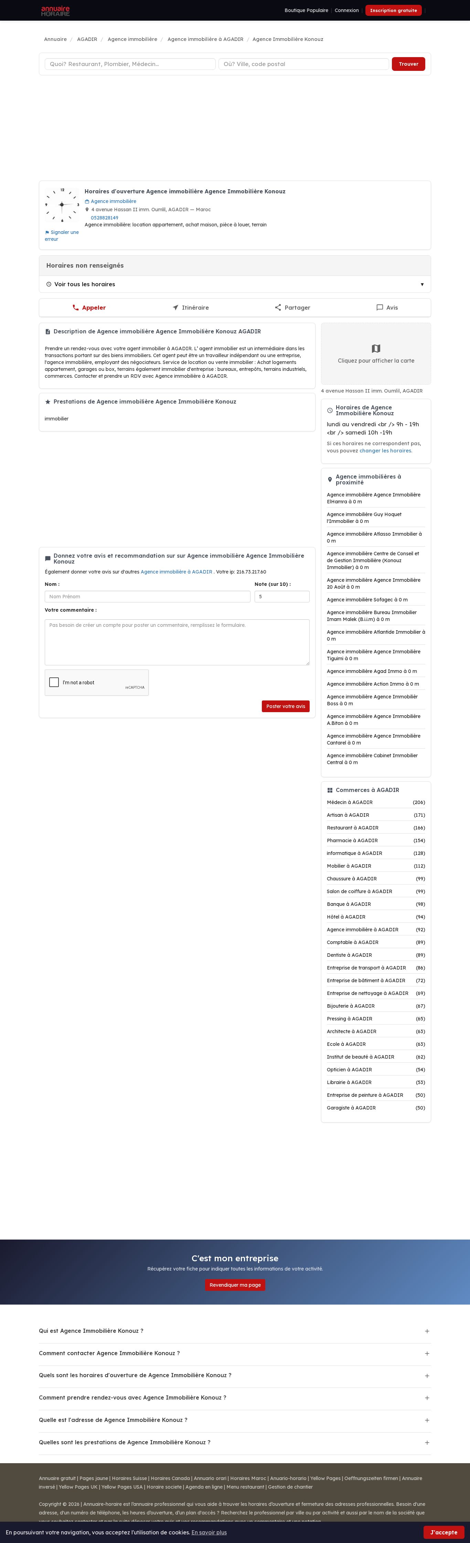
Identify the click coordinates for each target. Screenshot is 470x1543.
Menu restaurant (245, 1487)
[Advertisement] (235, 129)
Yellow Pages (325, 1478)
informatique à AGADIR (376, 853)
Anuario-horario (288, 1478)
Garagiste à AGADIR (376, 1108)
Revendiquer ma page (235, 1285)
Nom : (52, 584)
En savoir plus (209, 1532)
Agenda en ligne (204, 1487)
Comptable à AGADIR (376, 942)
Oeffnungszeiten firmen (371, 1478)
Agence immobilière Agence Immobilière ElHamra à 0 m (373, 498)
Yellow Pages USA (122, 1487)
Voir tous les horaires (84, 284)
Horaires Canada (170, 1478)
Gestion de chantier (290, 1487)
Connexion (347, 10)
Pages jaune (93, 1478)
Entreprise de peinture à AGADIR (376, 1095)
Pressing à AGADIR (376, 1019)
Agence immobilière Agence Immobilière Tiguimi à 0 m (373, 655)
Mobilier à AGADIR (376, 866)
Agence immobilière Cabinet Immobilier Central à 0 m (372, 758)
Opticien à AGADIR (376, 1070)
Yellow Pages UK (78, 1487)
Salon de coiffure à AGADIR (376, 891)
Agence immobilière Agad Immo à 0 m (372, 671)
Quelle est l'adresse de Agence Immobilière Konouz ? (113, 1419)
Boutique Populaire (306, 10)
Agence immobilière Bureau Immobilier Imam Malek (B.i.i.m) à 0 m (372, 615)
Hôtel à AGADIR (376, 917)
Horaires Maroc (248, 1478)
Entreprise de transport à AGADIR (376, 968)
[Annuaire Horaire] (54, 10)
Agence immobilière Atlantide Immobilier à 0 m (376, 635)
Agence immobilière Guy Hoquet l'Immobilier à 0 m (364, 517)
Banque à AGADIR (376, 904)
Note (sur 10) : (273, 584)
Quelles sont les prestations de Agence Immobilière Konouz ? (125, 1442)
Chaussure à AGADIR (376, 879)
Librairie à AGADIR (376, 1082)
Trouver (408, 64)
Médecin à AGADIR (376, 802)
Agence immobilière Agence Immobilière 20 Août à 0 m (373, 583)
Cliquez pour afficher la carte (376, 360)
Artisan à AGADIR (376, 815)
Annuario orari (210, 1478)
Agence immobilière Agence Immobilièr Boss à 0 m (372, 700)
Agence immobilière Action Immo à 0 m (373, 684)
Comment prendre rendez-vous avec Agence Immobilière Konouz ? (132, 1397)
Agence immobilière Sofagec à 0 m (367, 600)
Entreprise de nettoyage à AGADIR (376, 993)
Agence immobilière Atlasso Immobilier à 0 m (374, 537)
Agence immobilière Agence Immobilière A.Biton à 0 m (373, 719)
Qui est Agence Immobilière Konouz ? (91, 1330)
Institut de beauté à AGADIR (376, 1057)
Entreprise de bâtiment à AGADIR (376, 980)
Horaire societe (164, 1487)
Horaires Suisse (129, 1478)
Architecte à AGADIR (376, 1031)
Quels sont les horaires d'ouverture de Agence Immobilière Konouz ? (135, 1375)
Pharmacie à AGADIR (376, 840)
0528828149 (104, 218)
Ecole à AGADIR (376, 1044)
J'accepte (444, 1532)
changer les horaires (385, 450)
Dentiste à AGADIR (376, 955)
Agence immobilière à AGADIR (177, 572)
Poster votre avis (285, 706)
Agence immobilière (112, 201)
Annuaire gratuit (57, 1478)
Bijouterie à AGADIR (376, 1006)
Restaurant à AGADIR (376, 828)
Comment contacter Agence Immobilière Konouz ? (109, 1353)
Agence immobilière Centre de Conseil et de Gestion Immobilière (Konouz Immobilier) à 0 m (373, 560)
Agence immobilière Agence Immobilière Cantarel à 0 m (373, 739)
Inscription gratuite (393, 10)
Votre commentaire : (71, 610)
